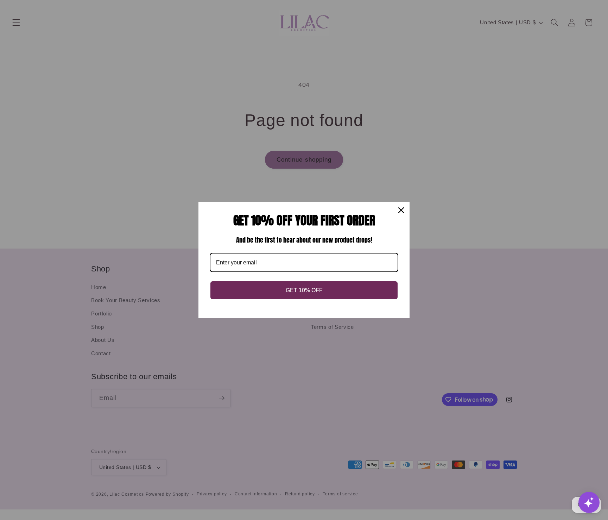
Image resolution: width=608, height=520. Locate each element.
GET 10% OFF (304, 290)
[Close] (401, 210)
